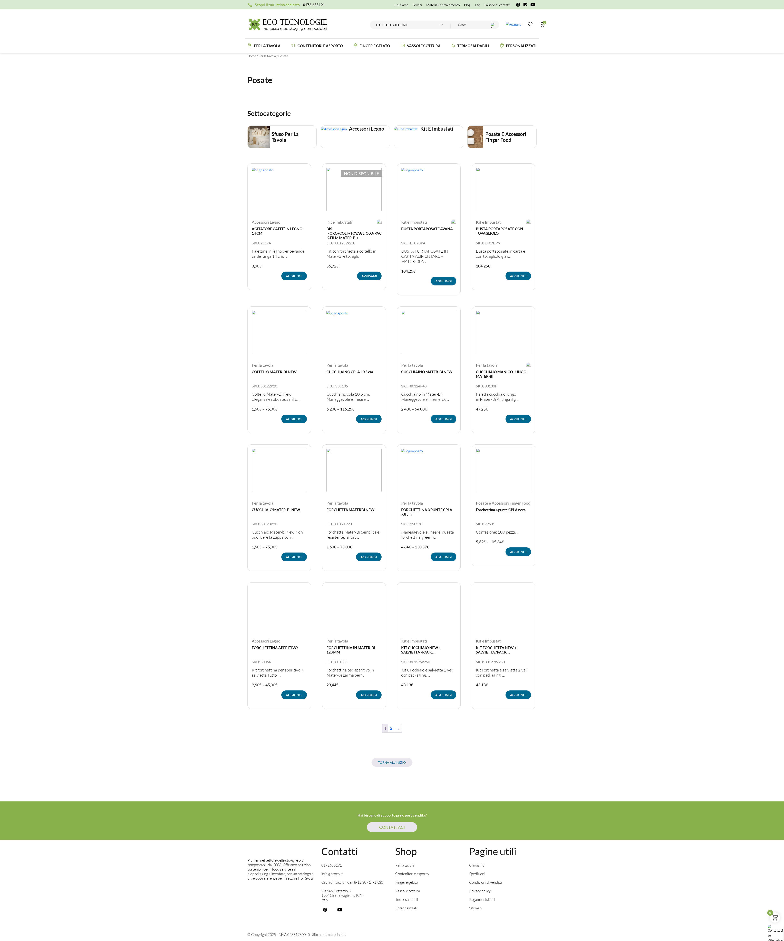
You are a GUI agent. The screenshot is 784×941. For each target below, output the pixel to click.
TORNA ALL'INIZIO (392, 762)
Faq (477, 5)
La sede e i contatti (497, 5)
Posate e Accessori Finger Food (503, 502)
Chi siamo (401, 5)
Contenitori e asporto (320, 45)
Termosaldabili (473, 45)
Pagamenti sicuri (482, 899)
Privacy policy (480, 891)
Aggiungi (294, 276)
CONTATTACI (392, 827)
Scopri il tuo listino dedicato (277, 4)
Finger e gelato (406, 882)
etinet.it (340, 934)
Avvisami (369, 276)
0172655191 (331, 865)
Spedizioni (477, 874)
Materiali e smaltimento (443, 5)
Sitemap (475, 908)
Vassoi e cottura (424, 45)
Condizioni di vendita (485, 882)
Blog (467, 5)
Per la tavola (267, 45)
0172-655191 (314, 4)
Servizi (417, 5)
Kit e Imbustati (339, 222)
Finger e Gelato (375, 45)
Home (251, 56)
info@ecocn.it (332, 874)
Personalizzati (521, 45)
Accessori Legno (266, 222)
